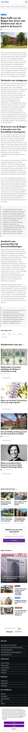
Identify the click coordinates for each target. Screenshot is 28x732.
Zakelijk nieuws (4, 683)
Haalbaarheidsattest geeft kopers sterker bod (21, 602)
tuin (15, 334)
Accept (14, 722)
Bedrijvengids (4, 685)
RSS (2, 701)
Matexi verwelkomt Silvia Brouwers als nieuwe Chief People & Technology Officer (12, 465)
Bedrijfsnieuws (4, 680)
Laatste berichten (15, 6)
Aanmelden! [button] (14, 540)
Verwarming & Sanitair (8, 555)
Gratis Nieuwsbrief (5, 698)
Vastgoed (8, 6)
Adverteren (3, 694)
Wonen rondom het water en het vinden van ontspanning (6, 520)
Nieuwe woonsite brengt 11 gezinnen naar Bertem (6, 503)
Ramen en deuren (5, 665)
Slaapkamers (18, 607)
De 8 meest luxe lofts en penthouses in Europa (11, 647)
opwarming (4, 337)
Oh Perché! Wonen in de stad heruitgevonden (11, 652)
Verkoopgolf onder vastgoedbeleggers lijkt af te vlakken (20, 520)
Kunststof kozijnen (5, 667)
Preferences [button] (4, 718)
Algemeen (17, 586)
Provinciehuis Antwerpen (6, 650)
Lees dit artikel (6, 377)
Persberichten (4, 696)
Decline (14, 725)
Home (3, 6)
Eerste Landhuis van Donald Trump (8, 645)
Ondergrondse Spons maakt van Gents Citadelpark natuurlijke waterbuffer (21, 591)
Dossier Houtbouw (5, 663)
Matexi (9, 334)
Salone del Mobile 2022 (6, 654)
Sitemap (3, 703)
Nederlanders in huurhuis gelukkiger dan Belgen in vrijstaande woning (11, 369)
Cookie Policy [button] (21, 716)
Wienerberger (4, 670)
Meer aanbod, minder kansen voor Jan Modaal (20, 503)
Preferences (14, 728)
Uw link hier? (4, 672)
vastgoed (20, 334)
